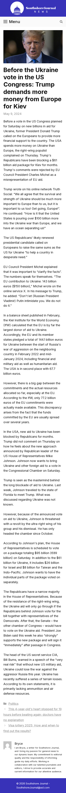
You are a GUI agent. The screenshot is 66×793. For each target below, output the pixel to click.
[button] (61, 22)
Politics (13, 703)
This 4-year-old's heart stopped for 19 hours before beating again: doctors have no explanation (32, 714)
